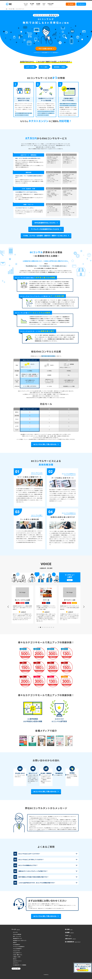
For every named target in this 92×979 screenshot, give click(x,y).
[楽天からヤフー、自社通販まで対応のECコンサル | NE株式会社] (9, 4)
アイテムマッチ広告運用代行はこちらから (45, 229)
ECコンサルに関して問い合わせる (45, 444)
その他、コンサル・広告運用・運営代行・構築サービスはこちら (45, 235)
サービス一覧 (11, 8)
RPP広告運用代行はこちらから (45, 223)
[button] (38, 627)
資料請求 (71, 4)
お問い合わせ (82, 4)
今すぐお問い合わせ (45, 49)
